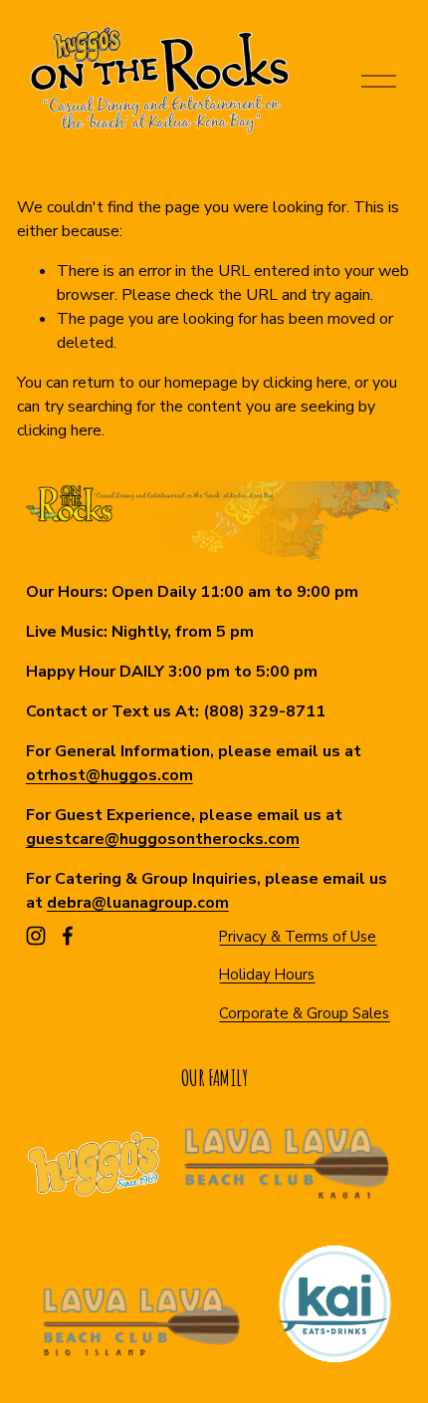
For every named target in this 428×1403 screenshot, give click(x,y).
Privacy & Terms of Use (297, 937)
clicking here (305, 383)
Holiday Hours (267, 974)
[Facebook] (68, 936)
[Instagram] (36, 936)
